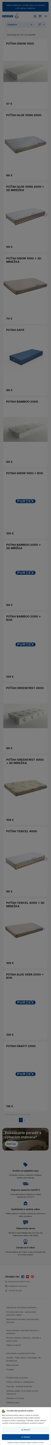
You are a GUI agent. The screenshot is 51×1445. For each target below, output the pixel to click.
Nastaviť (25, 1430)
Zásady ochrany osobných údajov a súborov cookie (25, 1442)
